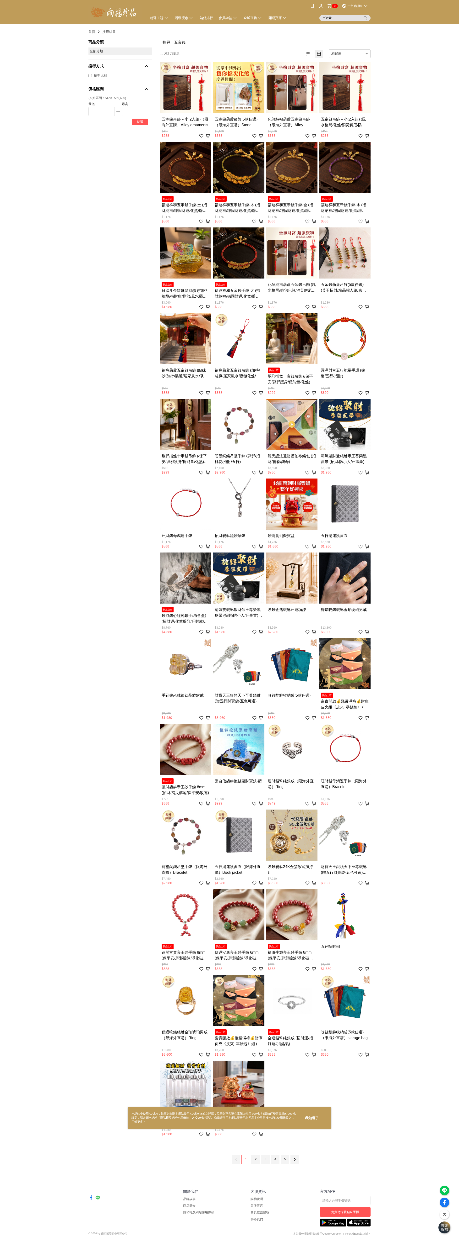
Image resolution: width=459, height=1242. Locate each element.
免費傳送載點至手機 (345, 1212)
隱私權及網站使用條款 (198, 1212)
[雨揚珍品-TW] (115, 12)
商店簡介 (189, 1205)
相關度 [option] (336, 54)
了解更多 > (138, 1121)
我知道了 (312, 1118)
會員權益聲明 (260, 1212)
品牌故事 (189, 1199)
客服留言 (257, 1205)
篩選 (140, 122)
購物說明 (257, 1199)
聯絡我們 (257, 1219)
